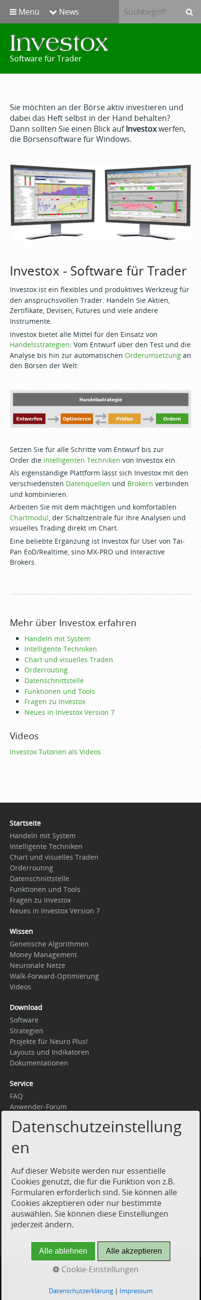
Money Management (43, 954)
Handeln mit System (57, 638)
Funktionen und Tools (59, 691)
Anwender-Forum (38, 1106)
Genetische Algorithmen (49, 943)
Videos (20, 986)
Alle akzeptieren (134, 1251)
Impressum (136, 1290)
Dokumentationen (39, 1062)
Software (24, 1019)
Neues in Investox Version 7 (69, 712)
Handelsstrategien (40, 344)
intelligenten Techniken (82, 460)
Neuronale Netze (37, 965)
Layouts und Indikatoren (49, 1052)
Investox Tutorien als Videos (55, 751)
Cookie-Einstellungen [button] (99, 1269)
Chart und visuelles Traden (68, 659)
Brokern (140, 483)
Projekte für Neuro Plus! (49, 1041)
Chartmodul (29, 517)
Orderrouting (46, 669)
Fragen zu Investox (54, 701)
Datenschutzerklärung (81, 1290)
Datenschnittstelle (54, 680)
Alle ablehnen (63, 1251)
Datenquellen (88, 483)
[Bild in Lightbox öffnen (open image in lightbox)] (100, 202)
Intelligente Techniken (60, 648)
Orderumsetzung (153, 355)
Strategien (26, 1030)
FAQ (16, 1096)
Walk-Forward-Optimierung (54, 976)
